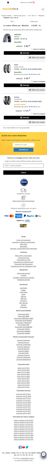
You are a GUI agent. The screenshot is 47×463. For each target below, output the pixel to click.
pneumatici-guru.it (27, 458)
